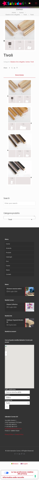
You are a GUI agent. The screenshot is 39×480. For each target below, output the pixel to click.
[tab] (19, 75)
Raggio (7, 395)
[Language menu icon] (30, 3)
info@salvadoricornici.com (13, 428)
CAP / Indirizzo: (10, 389)
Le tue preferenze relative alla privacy (22, 473)
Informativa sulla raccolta (13, 477)
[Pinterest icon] (22, 454)
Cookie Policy (19, 434)
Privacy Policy (9, 434)
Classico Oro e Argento (12, 14)
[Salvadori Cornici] (13, 3)
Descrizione (19, 75)
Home (14, 12)
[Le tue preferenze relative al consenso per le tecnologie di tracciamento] (35, 476)
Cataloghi (9, 257)
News (8, 270)
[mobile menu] (36, 3)
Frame (8, 265)
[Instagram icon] (24, 454)
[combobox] (19, 217)
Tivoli (25, 14)
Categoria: (8, 400)
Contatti (8, 274)
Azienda (8, 248)
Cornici (21, 12)
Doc (7, 261)
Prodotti (8, 252)
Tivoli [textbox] (19, 219)
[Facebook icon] (15, 454)
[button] (7, 407)
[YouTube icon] (17, 454)
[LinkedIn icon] (19, 454)
